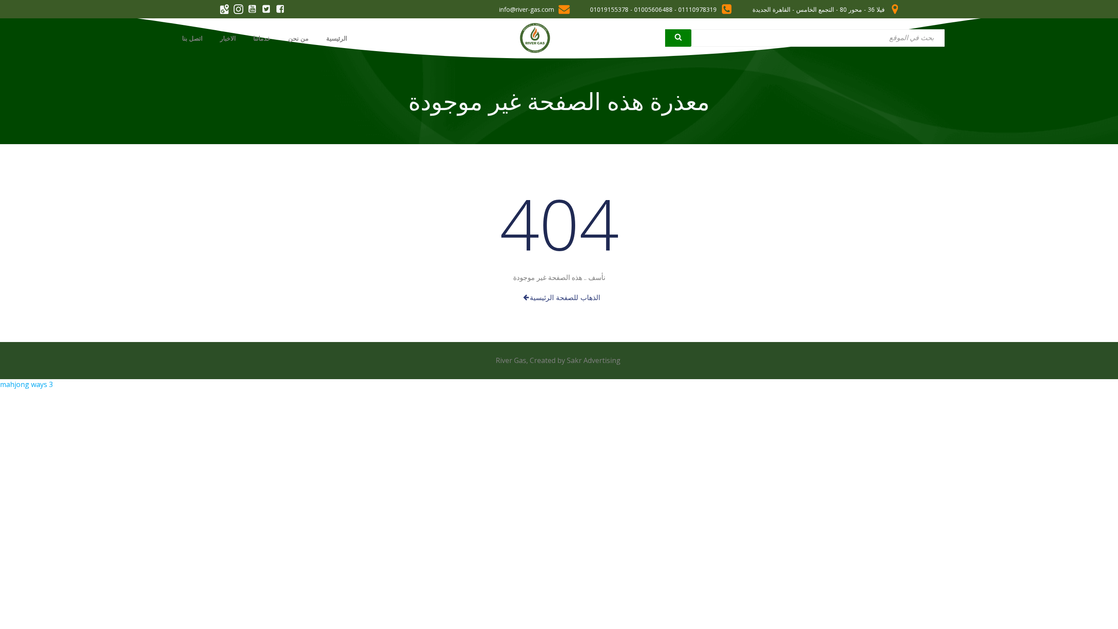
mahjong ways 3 (26, 384)
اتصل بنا (192, 38)
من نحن (298, 38)
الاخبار (228, 38)
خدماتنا (262, 38)
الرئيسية (336, 38)
